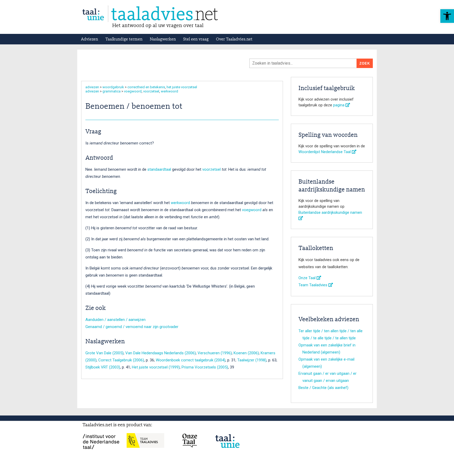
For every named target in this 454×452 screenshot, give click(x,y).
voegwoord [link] (133, 91)
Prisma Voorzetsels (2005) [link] (205, 367)
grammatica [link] (111, 91)
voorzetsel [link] (151, 91)
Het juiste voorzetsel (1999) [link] (156, 367)
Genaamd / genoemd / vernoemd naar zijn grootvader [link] (131, 326)
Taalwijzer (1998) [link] (251, 360)
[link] (447, 16)
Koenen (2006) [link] (246, 353)
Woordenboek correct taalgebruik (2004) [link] (190, 360)
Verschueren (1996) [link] (215, 353)
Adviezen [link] (89, 39)
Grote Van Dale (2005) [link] (104, 353)
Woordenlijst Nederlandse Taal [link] (325, 151)
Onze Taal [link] (307, 278)
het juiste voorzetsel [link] (182, 87)
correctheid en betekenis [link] (146, 87)
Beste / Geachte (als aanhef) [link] (323, 387)
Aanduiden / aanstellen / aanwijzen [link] (115, 319)
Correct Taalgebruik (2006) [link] (121, 360)
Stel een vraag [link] (196, 39)
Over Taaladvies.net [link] (234, 39)
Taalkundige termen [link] (123, 39)
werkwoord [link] (169, 91)
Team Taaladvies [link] (313, 285)
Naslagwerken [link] (163, 39)
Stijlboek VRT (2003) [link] (102, 367)
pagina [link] (339, 105)
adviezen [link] (92, 87)
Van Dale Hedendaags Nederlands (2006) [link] (160, 353)
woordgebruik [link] (113, 87)
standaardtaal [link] (159, 169)
